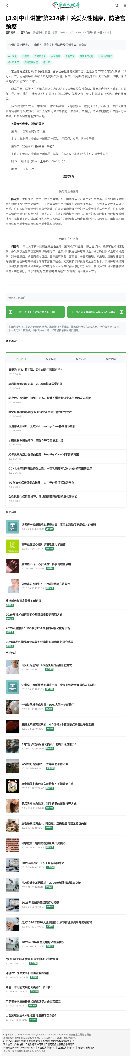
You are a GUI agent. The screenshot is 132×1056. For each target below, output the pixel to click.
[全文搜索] (116, 5)
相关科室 (81, 359)
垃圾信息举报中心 (66, 1047)
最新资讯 (21, 359)
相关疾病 (51, 359)
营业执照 (7, 1044)
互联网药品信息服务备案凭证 (59, 1044)
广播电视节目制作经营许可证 (28, 1044)
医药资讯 (10, 32)
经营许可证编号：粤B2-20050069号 (21, 1041)
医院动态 (25, 32)
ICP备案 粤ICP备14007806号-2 (58, 1041)
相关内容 (111, 359)
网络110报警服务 (86, 1047)
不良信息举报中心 (47, 1047)
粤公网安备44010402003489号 (19, 1047)
